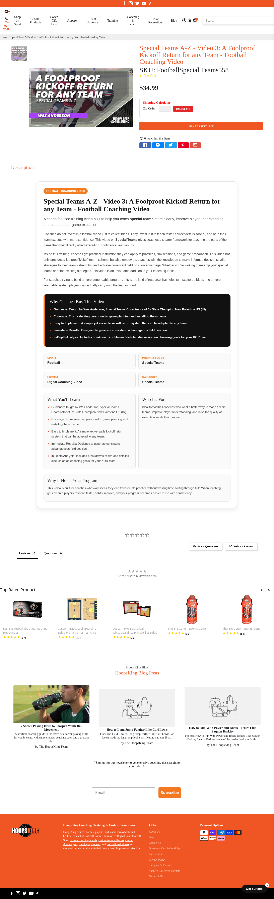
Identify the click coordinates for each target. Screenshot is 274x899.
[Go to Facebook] (124, 3)
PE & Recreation (155, 20)
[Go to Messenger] (158, 145)
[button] (263, 590)
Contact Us (155, 842)
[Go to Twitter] (137, 3)
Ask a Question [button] (207, 546)
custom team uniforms (111, 840)
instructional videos (118, 844)
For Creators (156, 854)
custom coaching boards (83, 840)
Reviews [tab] (24, 553)
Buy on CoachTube (201, 125)
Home (4, 37)
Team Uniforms (92, 20)
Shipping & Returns (160, 865)
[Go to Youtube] (143, 3)
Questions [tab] (50, 553)
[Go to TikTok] (150, 3)
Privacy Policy (157, 859)
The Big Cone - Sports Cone (186, 628)
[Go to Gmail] (195, 145)
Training (112, 20)
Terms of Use (156, 876)
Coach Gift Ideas (54, 20)
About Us (154, 831)
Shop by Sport (17, 20)
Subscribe (169, 792)
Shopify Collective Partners (164, 870)
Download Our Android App (165, 848)
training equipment (89, 844)
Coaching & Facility (133, 20)
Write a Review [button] (243, 546)
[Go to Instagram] (130, 3)
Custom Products (35, 20)
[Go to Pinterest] (183, 145)
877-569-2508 (6, 25)
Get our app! (255, 888)
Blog (174, 20)
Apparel (72, 20)
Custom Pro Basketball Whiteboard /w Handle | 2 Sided (135, 630)
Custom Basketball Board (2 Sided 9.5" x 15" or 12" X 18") (78, 630)
